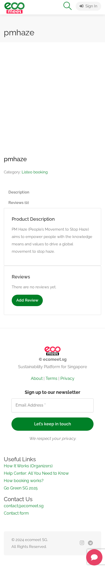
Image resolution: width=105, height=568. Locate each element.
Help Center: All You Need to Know (36, 438)
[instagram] (82, 508)
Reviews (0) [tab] (18, 217)
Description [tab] (18, 206)
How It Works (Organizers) (28, 431)
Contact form (16, 478)
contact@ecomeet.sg (24, 471)
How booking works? (24, 445)
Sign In (90, 6)
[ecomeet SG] (14, 7)
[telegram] (90, 508)
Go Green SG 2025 (21, 453)
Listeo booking (35, 186)
